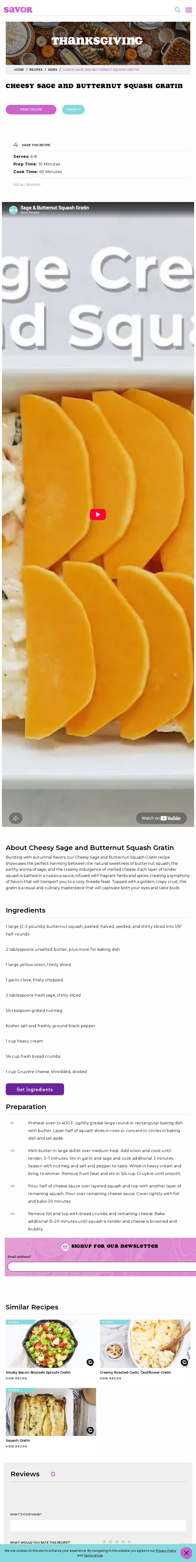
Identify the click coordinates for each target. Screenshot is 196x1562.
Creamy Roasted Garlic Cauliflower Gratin (135, 1372)
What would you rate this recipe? (40, 1542)
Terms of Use (93, 1555)
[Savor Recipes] (18, 7)
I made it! (73, 109)
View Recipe (16, 1378)
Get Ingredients (35, 1089)
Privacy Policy (166, 1550)
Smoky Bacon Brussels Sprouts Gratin (38, 1372)
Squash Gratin (18, 1440)
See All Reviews (26, 184)
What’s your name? (26, 1514)
